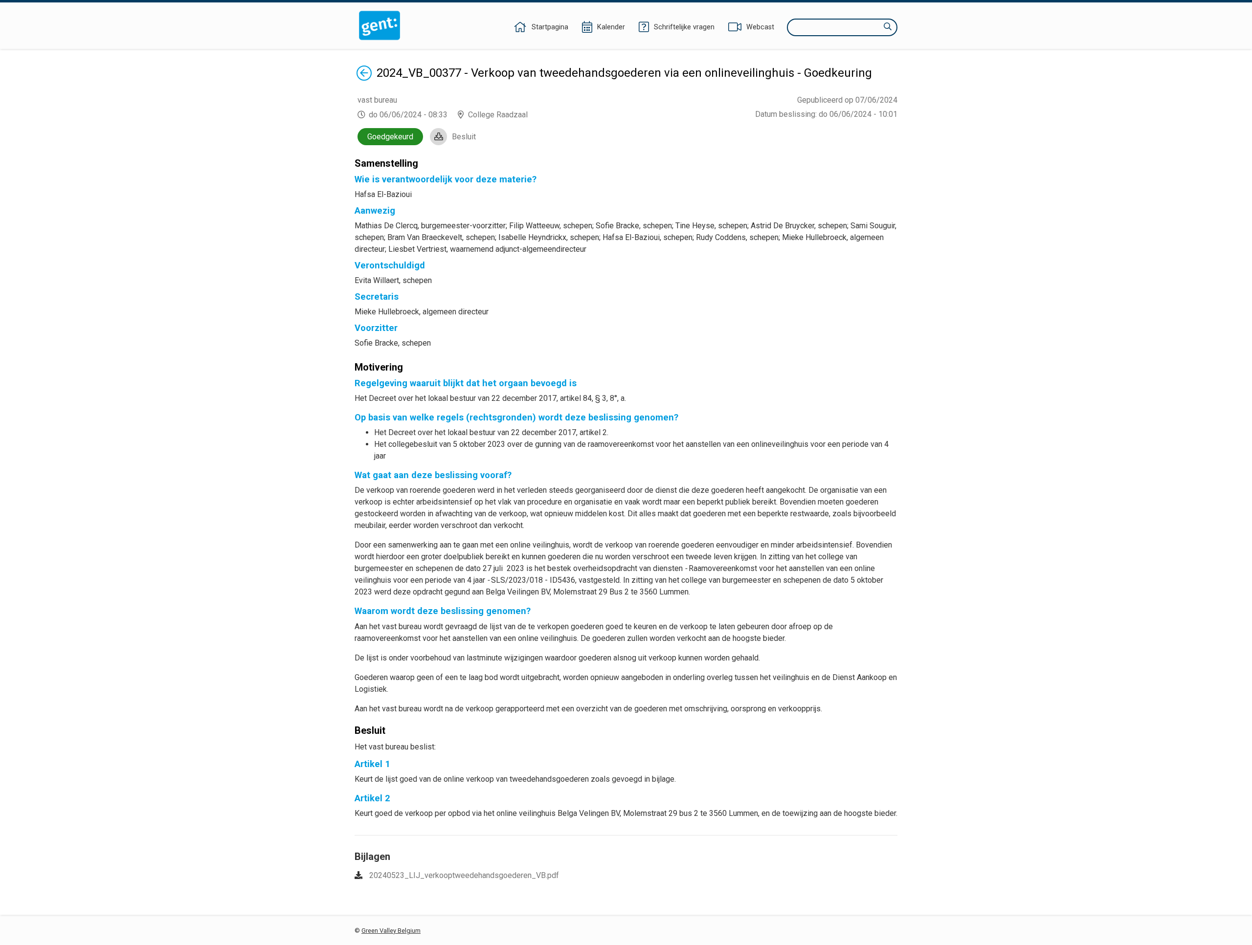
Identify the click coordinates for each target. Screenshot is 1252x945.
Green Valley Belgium (391, 930)
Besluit (464, 136)
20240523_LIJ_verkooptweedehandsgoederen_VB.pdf (464, 875)
